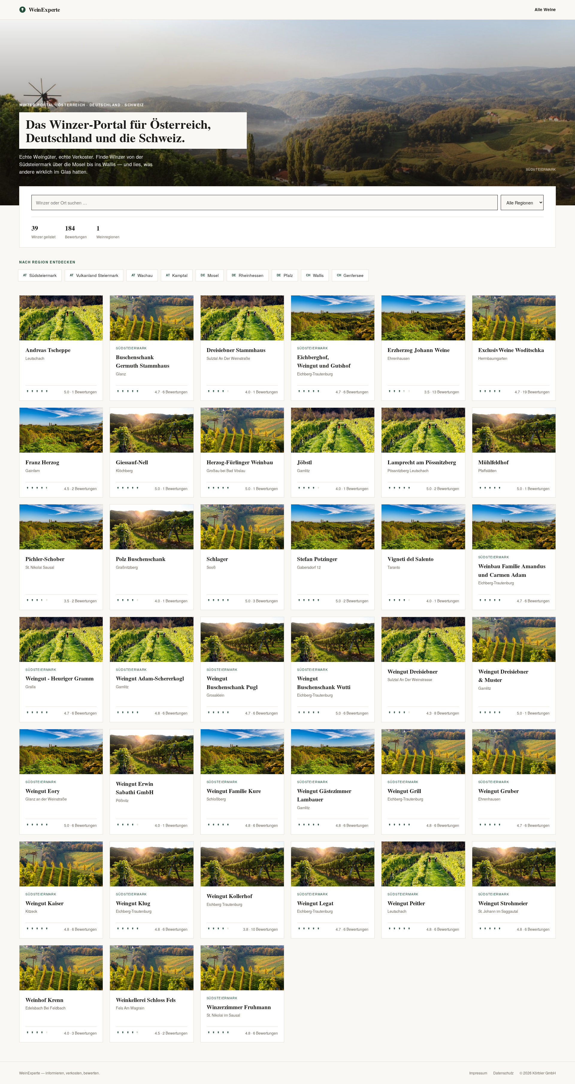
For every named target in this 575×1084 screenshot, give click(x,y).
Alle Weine (545, 9)
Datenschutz (503, 1072)
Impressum (478, 1072)
